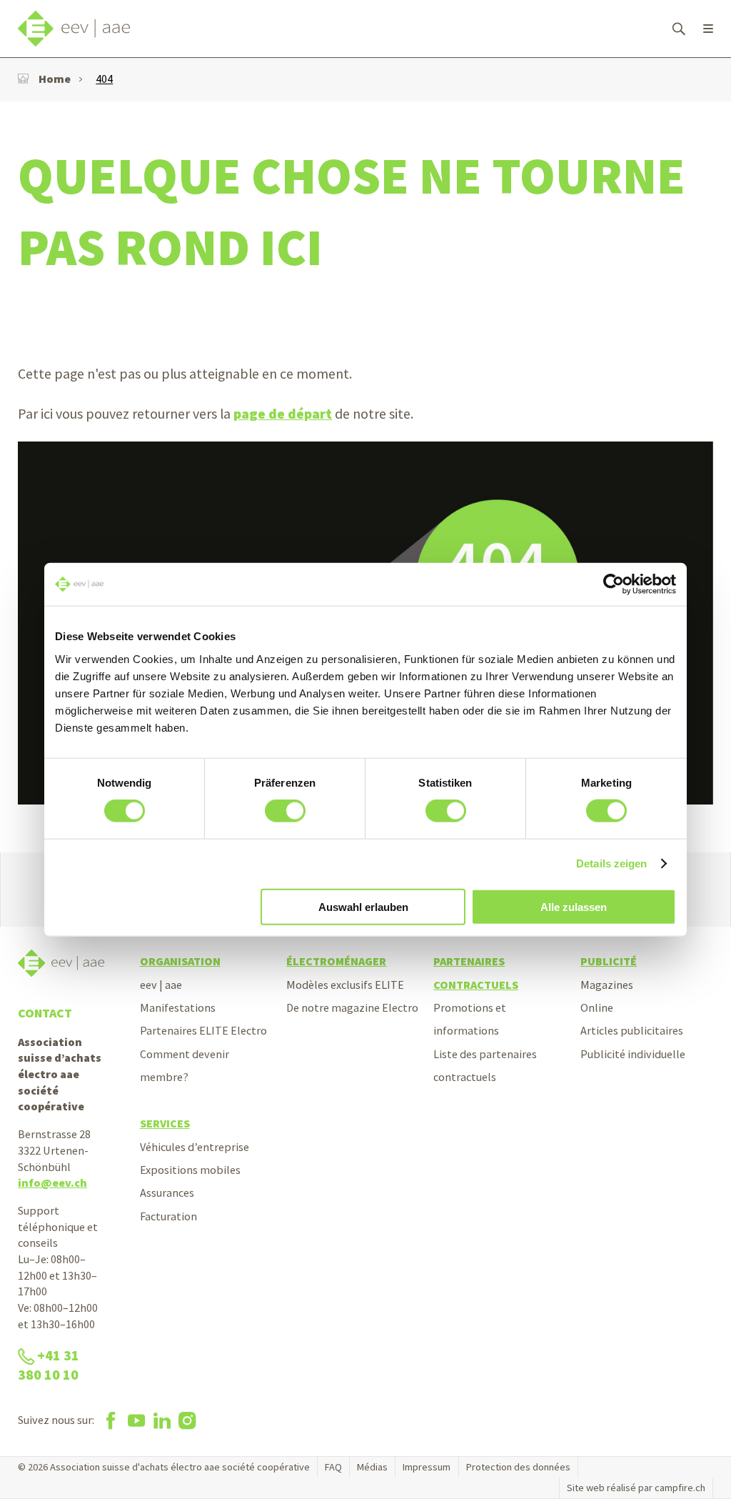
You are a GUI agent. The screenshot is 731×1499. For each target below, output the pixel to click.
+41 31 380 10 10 (48, 1365)
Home (55, 78)
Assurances (167, 1192)
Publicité (608, 961)
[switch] (285, 811)
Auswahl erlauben (363, 906)
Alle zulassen (573, 906)
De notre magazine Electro (352, 1007)
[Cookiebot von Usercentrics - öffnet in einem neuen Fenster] (613, 584)
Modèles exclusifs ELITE (345, 984)
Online (596, 1007)
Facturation (168, 1216)
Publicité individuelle (632, 1054)
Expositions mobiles (190, 1169)
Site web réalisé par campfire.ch (636, 1487)
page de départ (282, 413)
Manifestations (178, 1007)
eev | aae (161, 984)
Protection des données (518, 1466)
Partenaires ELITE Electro (203, 1030)
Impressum (426, 1466)
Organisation (180, 961)
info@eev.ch (52, 1182)
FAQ (333, 1466)
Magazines (606, 984)
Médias (372, 1466)
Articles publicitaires (631, 1030)
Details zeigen (611, 863)
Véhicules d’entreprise (194, 1147)
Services (165, 1123)
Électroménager (336, 961)
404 (104, 78)
